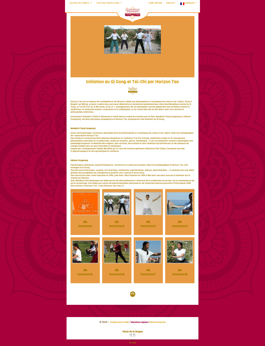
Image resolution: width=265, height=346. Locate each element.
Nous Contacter (158, 322)
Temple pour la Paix (119, 322)
